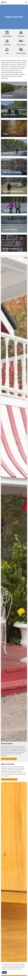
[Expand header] (26, 2)
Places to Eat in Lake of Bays (9, 759)
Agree (4, 972)
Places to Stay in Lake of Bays (9, 779)
